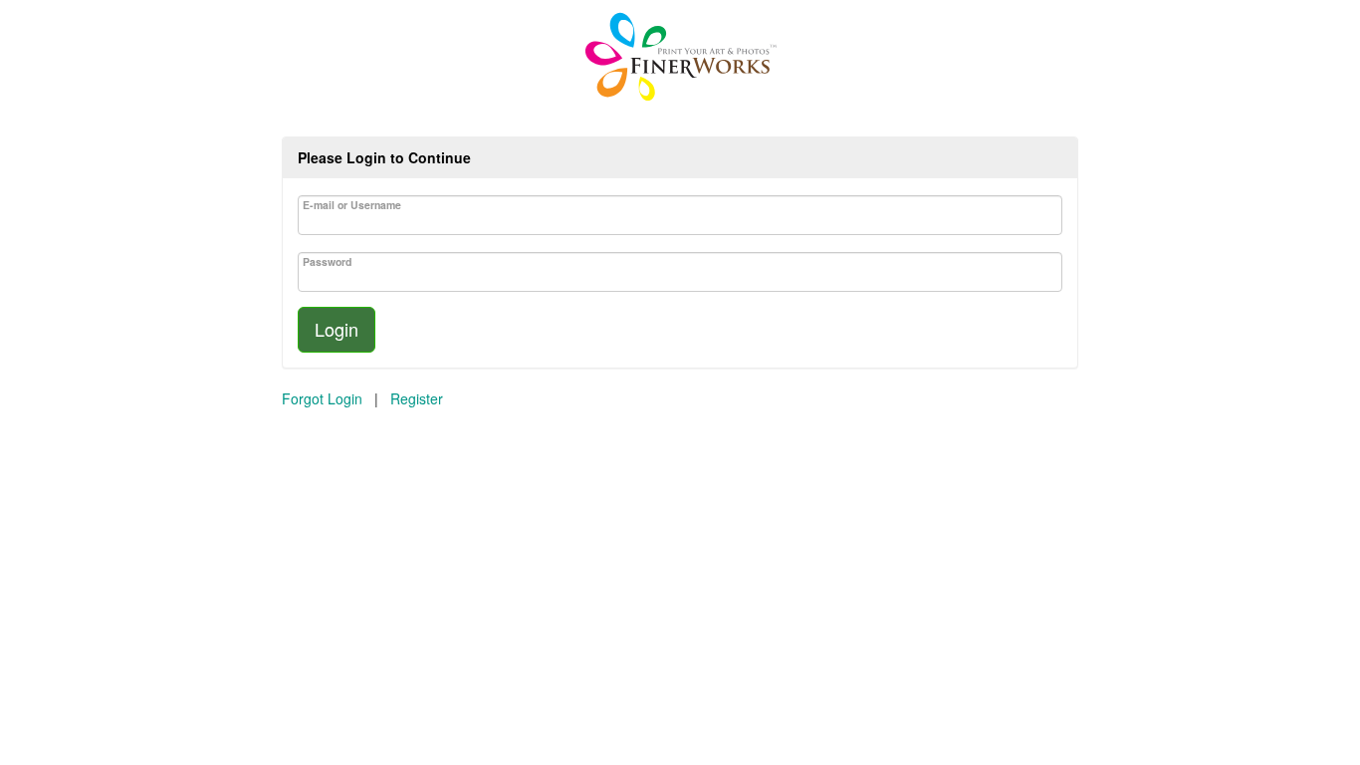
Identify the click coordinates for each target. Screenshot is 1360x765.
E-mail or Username (352, 204)
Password (327, 261)
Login (336, 329)
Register (416, 398)
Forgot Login (322, 398)
